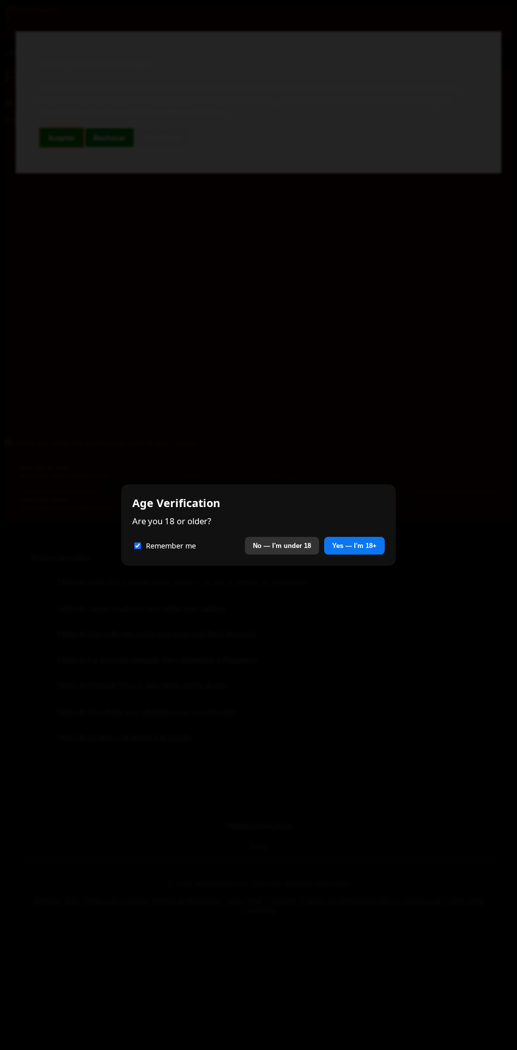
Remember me (171, 546)
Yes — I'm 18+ (354, 545)
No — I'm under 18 (282, 545)
